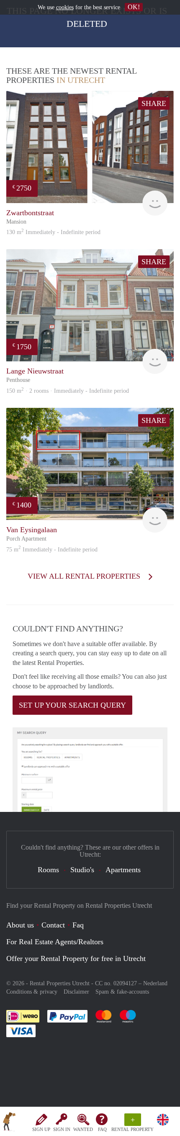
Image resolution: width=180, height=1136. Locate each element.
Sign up (41, 1129)
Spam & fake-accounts (122, 992)
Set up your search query (72, 705)
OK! (134, 6)
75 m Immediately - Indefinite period (52, 549)
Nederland (155, 983)
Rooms (48, 870)
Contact (53, 925)
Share (153, 103)
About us (20, 925)
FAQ (102, 1129)
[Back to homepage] (9, 1123)
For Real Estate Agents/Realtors (54, 942)
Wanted (83, 1129)
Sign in (61, 1129)
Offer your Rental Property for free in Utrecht (76, 958)
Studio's (82, 870)
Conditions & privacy (31, 992)
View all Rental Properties (85, 576)
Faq (78, 925)
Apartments (123, 870)
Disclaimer (76, 992)
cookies (65, 7)
